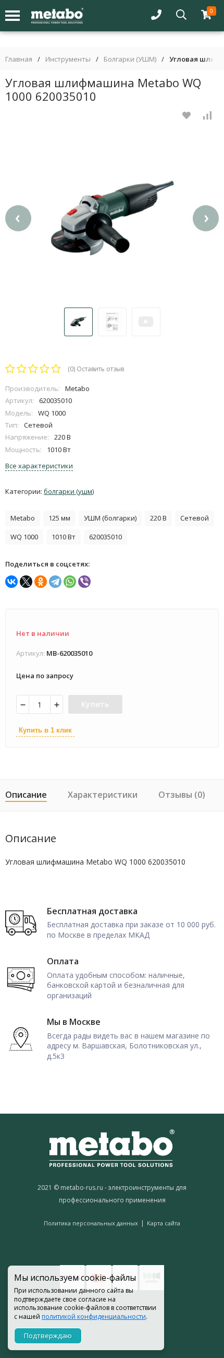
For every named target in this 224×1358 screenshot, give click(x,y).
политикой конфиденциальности (94, 1316)
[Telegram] (55, 581)
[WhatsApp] (70, 581)
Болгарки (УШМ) (130, 59)
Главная (18, 59)
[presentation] (18, 218)
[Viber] (84, 581)
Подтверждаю (48, 1335)
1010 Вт (64, 536)
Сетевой (194, 518)
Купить (95, 704)
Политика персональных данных (91, 1223)
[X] (26, 581)
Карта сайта (163, 1223)
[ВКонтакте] (11, 581)
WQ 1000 (24, 536)
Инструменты (68, 59)
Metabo (22, 518)
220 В (158, 518)
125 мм (59, 518)
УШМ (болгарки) (110, 518)
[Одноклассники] (40, 581)
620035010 (105, 536)
